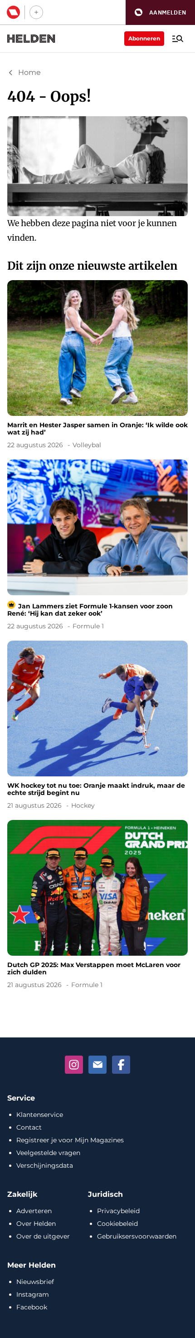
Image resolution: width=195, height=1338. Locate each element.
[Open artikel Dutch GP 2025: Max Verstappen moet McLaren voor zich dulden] (97, 906)
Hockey (83, 805)
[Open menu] (178, 38)
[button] (160, 12)
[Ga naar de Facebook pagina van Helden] (121, 1065)
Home (29, 72)
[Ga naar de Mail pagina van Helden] (97, 1065)
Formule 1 (88, 626)
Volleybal (87, 445)
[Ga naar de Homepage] (31, 39)
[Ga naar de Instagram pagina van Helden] (74, 1065)
